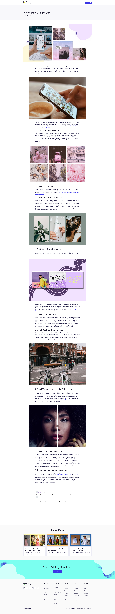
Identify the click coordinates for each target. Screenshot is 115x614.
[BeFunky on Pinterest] (24, 588)
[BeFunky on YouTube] (38, 588)
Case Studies (77, 598)
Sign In (81, 2)
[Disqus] (57, 506)
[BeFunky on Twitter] (27, 588)
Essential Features (66, 596)
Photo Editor (38, 127)
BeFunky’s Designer (75, 125)
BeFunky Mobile (47, 597)
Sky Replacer (56, 597)
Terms (77, 608)
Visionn (45, 599)
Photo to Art (66, 590)
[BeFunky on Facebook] (30, 588)
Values (85, 588)
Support (60, 2)
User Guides (76, 588)
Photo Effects (67, 586)
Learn (24, 9)
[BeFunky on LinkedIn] (35, 588)
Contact (86, 595)
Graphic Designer (46, 591)
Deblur (55, 599)
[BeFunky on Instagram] (32, 588)
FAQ (75, 590)
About (85, 586)
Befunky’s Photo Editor (61, 399)
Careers (86, 593)
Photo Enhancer (57, 592)
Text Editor (66, 593)
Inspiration (29, 9)
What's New (77, 595)
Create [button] (50, 2)
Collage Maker (47, 127)
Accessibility (89, 608)
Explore (75, 600)
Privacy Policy (82, 608)
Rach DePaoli (28, 15)
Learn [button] (55, 2)
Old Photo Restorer (56, 602)
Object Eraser (57, 589)
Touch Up (66, 588)
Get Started (88, 2)
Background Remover (56, 586)
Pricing (45, 594)
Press (85, 590)
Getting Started (77, 586)
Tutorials (76, 593)
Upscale (55, 594)
